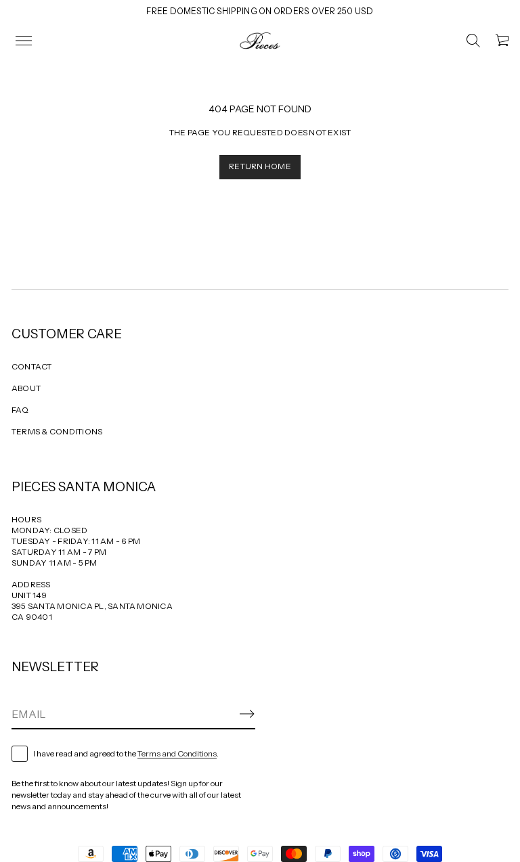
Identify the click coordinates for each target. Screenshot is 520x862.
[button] (473, 40)
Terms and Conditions (177, 753)
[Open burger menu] (24, 40)
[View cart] (503, 40)
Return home (260, 166)
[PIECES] (260, 40)
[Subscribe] (247, 714)
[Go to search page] (473, 40)
